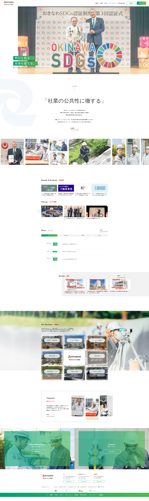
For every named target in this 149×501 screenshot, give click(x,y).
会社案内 (101, 3)
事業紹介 (51, 494)
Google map (68, 481)
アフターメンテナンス (113, 3)
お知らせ (106, 3)
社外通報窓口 (101, 494)
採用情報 (76, 494)
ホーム (47, 494)
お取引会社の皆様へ (121, 3)
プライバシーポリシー (93, 494)
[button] (38, 211)
